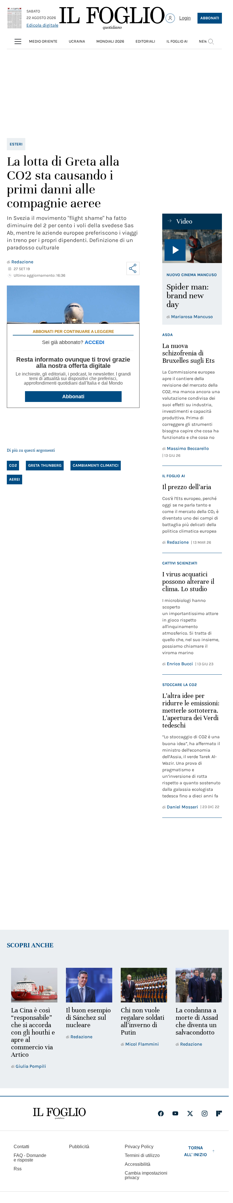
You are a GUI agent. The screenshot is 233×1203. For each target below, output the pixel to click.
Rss (18, 1168)
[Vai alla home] (112, 18)
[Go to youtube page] (175, 1113)
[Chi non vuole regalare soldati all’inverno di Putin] (141, 985)
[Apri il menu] (18, 41)
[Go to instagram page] (204, 1113)
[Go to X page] (190, 1113)
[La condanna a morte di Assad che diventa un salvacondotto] (195, 985)
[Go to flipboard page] (219, 1113)
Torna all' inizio (195, 1151)
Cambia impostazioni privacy (146, 1175)
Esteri (16, 144)
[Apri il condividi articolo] (133, 268)
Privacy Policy (139, 1146)
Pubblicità (79, 1146)
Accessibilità (137, 1164)
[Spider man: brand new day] (192, 246)
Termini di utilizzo (142, 1155)
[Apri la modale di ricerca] (211, 41)
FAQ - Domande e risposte (30, 1157)
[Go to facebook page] (161, 1113)
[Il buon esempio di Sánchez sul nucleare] (87, 985)
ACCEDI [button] (94, 342)
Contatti (21, 1146)
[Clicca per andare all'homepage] (59, 1113)
